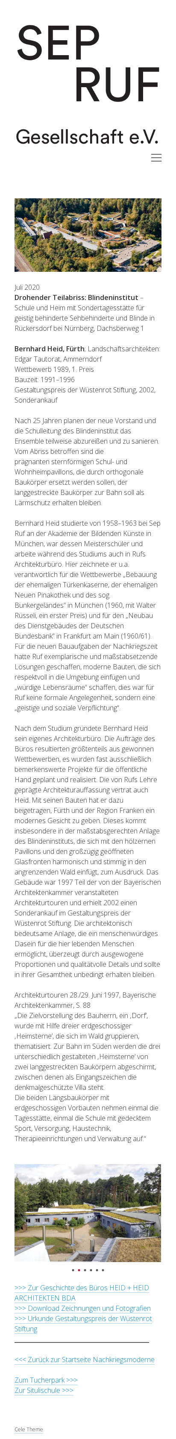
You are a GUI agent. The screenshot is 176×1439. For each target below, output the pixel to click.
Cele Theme (29, 1429)
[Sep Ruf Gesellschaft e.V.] (88, 148)
